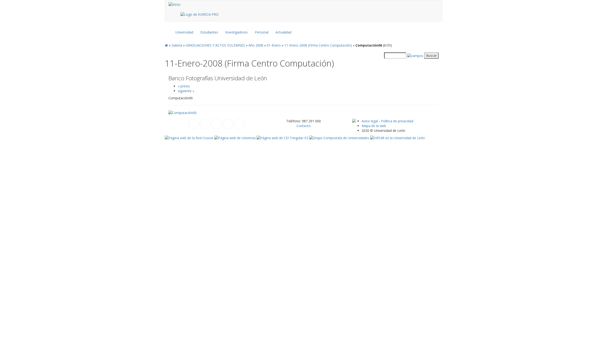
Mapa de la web (374, 126)
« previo (184, 86)
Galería (176, 45)
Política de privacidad (397, 121)
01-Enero (274, 45)
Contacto (303, 126)
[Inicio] (174, 4)
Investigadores (236, 32)
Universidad (184, 32)
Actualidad (283, 32)
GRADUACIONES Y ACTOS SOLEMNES (215, 45)
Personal (261, 32)
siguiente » (186, 91)
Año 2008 (255, 45)
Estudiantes (209, 32)
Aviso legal (370, 121)
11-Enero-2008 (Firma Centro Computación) (318, 45)
